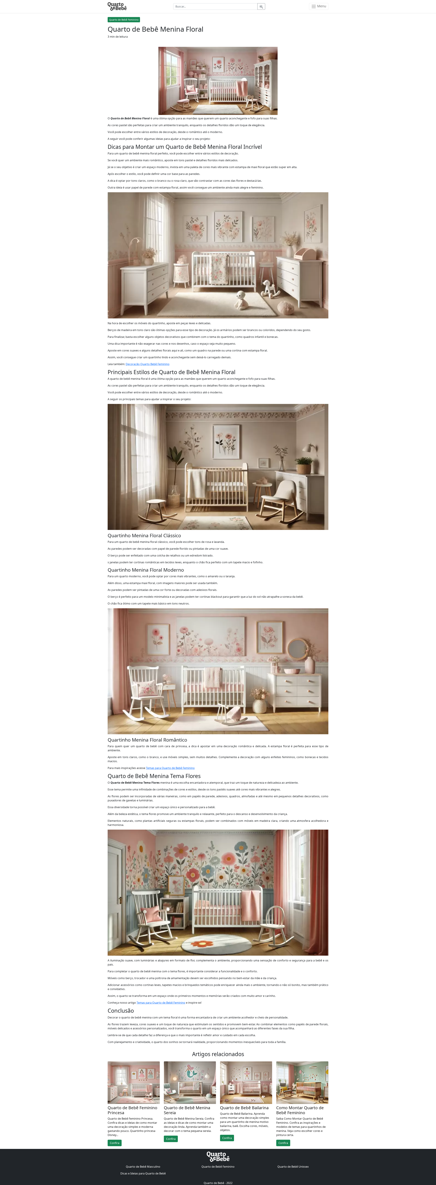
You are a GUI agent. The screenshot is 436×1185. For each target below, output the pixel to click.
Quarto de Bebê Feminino (123, 19)
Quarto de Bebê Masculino (143, 1166)
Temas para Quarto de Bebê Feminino (170, 768)
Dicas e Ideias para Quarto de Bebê (143, 1173)
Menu (321, 6)
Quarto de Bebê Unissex (293, 1166)
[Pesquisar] (261, 6)
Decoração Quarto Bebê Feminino (147, 364)
